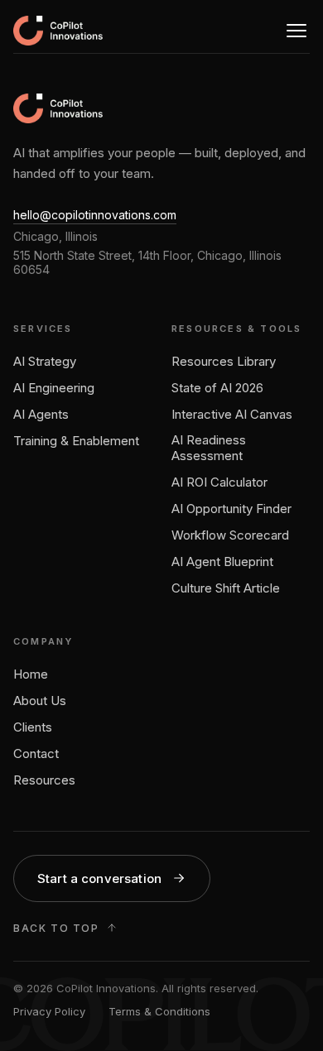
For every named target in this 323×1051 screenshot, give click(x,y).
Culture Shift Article (225, 588)
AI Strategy (44, 361)
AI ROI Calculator (219, 482)
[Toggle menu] (296, 31)
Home (30, 674)
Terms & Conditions (159, 1011)
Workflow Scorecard (230, 535)
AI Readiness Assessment (208, 447)
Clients (32, 727)
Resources (44, 780)
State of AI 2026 (217, 388)
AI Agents (41, 414)
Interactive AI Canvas (231, 414)
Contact (36, 753)
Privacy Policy (49, 1011)
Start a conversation (99, 878)
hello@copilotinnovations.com (94, 215)
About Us (39, 700)
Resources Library (223, 361)
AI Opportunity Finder (231, 508)
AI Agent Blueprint (222, 561)
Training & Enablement (76, 441)
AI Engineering (53, 388)
